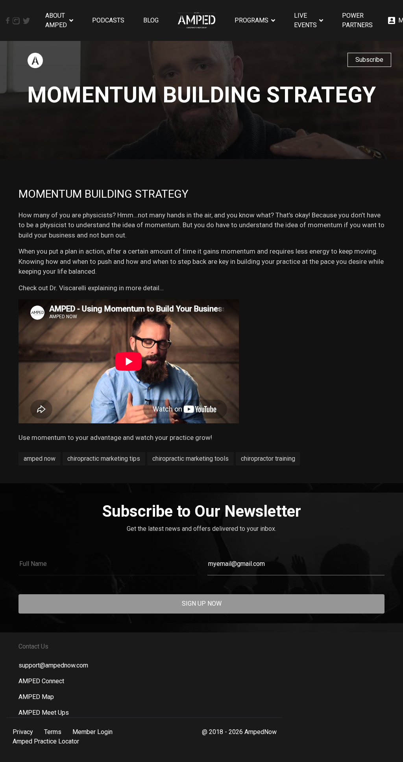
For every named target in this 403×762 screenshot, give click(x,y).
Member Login (92, 732)
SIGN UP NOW (202, 603)
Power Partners (357, 20)
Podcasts (108, 20)
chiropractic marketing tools (190, 458)
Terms (52, 732)
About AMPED (56, 20)
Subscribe (369, 59)
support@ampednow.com (53, 665)
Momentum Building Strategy (103, 193)
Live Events (305, 20)
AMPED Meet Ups (43, 712)
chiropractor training (268, 458)
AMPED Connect (41, 681)
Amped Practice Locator (46, 741)
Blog (151, 20)
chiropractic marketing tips (103, 458)
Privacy (23, 732)
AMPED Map (36, 697)
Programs (251, 20)
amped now (39, 458)
